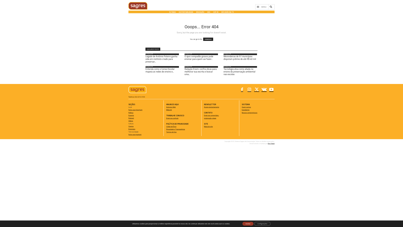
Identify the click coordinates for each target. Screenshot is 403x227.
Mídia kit (169, 110)
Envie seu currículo (172, 118)
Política (130, 113)
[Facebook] (242, 90)
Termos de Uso (171, 132)
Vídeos (130, 121)
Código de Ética (171, 126)
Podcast (131, 118)
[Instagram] (249, 90)
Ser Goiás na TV (149, 54)
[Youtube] (271, 90)
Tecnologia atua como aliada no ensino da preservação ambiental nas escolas (239, 71)
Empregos (131, 129)
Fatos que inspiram (134, 134)
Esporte (131, 115)
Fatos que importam (135, 110)
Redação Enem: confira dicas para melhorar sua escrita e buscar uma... (200, 71)
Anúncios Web (171, 107)
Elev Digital (271, 143)
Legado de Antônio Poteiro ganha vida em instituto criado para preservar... (161, 59)
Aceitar (248, 224)
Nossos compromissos (249, 113)
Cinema (130, 126)
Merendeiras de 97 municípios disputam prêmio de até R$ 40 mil (240, 58)
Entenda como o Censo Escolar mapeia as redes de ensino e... (160, 70)
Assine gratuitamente (211, 107)
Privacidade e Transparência (175, 129)
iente (247, 110)
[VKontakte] (264, 90)
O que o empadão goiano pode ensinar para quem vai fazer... (198, 58)
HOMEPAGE (208, 39)
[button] (270, 6)
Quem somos (246, 107)
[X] (257, 90)
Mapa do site (208, 126)
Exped (244, 110)
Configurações (262, 224)
